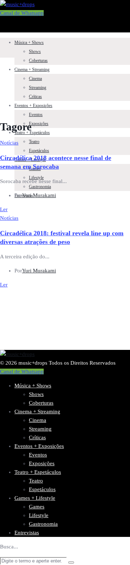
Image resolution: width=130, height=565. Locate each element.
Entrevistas (26, 532)
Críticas (35, 96)
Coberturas (38, 60)
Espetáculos (39, 150)
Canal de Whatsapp (22, 13)
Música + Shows (29, 42)
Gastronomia (40, 186)
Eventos (36, 114)
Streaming (37, 87)
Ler (4, 209)
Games (36, 507)
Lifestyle (38, 515)
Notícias (9, 143)
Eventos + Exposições (33, 105)
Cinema (35, 78)
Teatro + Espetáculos (32, 132)
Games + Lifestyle (34, 498)
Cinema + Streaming (31, 69)
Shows (35, 51)
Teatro (34, 141)
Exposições (38, 123)
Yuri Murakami (39, 195)
